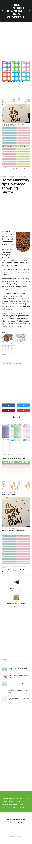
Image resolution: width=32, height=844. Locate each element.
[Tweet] (23, 405)
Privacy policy (16, 822)
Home (9, 820)
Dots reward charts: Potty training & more (19, 698)
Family (8, 566)
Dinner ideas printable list (8, 103)
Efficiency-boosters (6, 176)
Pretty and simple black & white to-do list (19, 691)
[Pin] (8, 410)
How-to (12, 176)
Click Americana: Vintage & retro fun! (15, 798)
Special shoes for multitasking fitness (16, 588)
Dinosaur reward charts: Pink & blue (19, 684)
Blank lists (4, 454)
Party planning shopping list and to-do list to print (15, 146)
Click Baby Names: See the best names (16, 801)
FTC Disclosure (19, 820)
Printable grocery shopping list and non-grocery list (16, 168)
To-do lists (4, 456)
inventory (7, 363)
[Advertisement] (16, 42)
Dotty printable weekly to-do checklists (12, 81)
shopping (18, 363)
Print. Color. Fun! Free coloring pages (15, 807)
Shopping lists (24, 176)
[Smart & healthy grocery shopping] (21, 337)
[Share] (8, 405)
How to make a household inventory (7, 342)
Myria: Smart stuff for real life (12, 804)
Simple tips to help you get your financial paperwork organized (13, 124)
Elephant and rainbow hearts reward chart (19, 676)
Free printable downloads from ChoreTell (16, 11)
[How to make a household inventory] (8, 337)
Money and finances (6, 528)
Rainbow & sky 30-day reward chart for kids (19, 668)
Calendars (9, 454)
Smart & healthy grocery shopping (19, 342)
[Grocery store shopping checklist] (8, 348)
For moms (23, 454)
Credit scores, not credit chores (16, 604)
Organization (18, 176)
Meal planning (10, 492)
